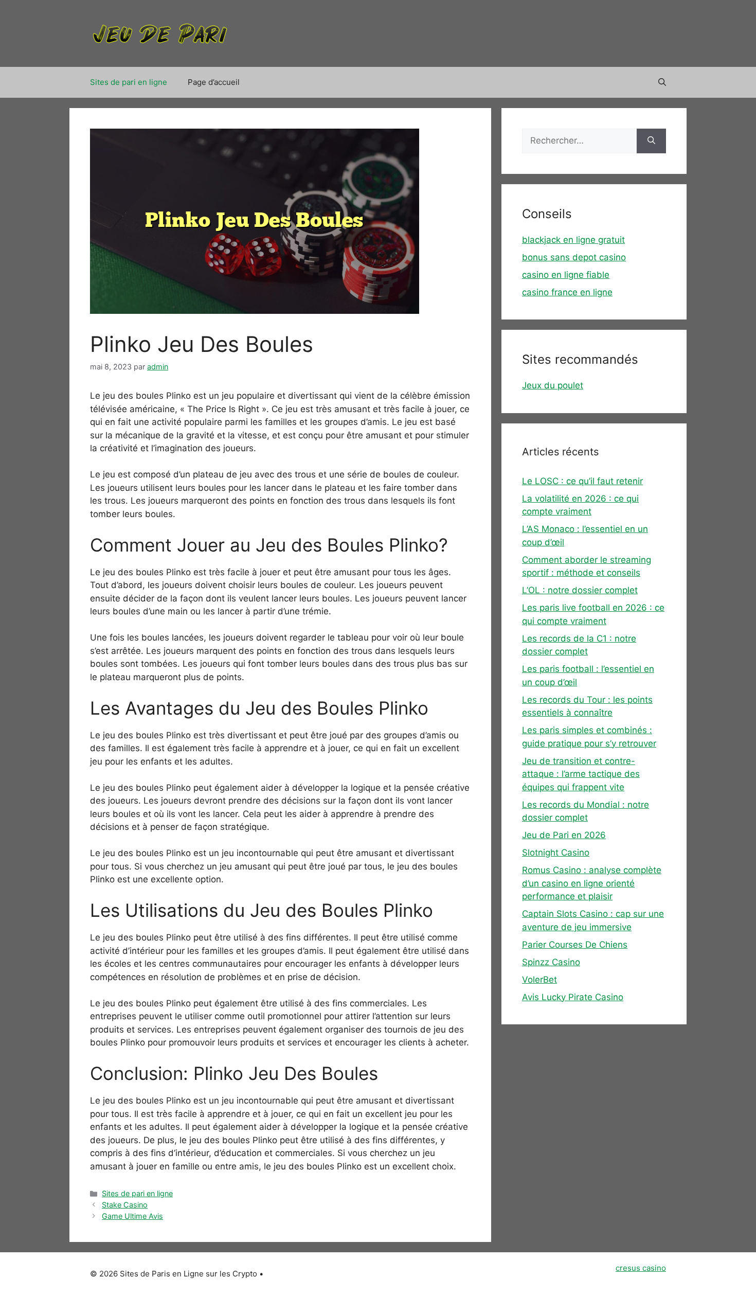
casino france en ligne (567, 292)
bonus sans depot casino (574, 257)
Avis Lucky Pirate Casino (572, 997)
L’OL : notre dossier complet (580, 590)
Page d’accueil (214, 82)
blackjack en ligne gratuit (573, 240)
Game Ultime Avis (132, 1216)
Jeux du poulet (552, 385)
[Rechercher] (651, 141)
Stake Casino (125, 1204)
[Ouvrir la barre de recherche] (662, 82)
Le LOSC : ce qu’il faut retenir (582, 481)
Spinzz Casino (551, 962)
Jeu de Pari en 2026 (564, 835)
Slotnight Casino (555, 852)
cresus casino (641, 1268)
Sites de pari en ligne (128, 82)
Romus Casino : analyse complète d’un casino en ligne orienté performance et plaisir (591, 883)
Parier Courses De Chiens (574, 944)
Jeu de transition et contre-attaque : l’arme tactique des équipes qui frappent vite (581, 774)
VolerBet (539, 979)
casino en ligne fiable (565, 275)
